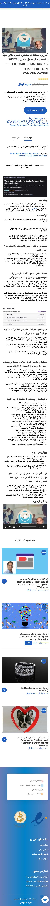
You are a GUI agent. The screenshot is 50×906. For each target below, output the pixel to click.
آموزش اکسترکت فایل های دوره (37, 881)
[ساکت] (10, 527)
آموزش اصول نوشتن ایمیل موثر (29, 120)
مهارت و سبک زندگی (35, 118)
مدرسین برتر (43, 849)
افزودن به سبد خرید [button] (4, 581)
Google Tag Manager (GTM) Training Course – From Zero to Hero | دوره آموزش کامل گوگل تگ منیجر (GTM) (32, 583)
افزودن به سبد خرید (35, 110)
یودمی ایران (36, 789)
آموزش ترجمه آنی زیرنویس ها (37, 876)
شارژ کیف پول (43, 858)
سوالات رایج (44, 845)
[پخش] (44, 527)
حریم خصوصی (25, 902)
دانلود (28, 642)
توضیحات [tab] (28, 138)
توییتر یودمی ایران (34, 793)
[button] (25, 517)
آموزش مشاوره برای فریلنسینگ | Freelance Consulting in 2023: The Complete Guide (33, 637)
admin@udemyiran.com (30, 785)
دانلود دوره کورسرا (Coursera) (37, 886)
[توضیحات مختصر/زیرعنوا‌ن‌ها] (14, 527)
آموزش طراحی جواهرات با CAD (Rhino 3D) (34, 689)
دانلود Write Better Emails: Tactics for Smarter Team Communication (27, 124)
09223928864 (35, 781)
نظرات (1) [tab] (16, 138)
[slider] (29, 526)
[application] (25, 516)
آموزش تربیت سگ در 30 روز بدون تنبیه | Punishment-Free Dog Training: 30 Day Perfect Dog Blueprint (33, 741)
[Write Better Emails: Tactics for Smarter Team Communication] (24, 39)
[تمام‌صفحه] (6, 527)
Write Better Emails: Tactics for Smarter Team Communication (28, 154)
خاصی (34, 208)
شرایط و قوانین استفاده (40, 854)
